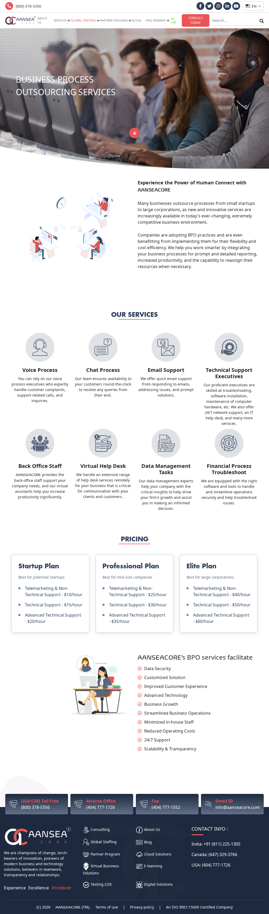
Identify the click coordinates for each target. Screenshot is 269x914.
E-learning (153, 865)
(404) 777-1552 (166, 804)
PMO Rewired (156, 20)
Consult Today (195, 20)
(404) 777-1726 (101, 804)
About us (42, 20)
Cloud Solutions (158, 854)
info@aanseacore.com (237, 804)
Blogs (136, 20)
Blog (148, 842)
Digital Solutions (158, 884)
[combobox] (253, 6)
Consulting (100, 829)
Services (60, 20)
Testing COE (101, 884)
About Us (152, 829)
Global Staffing (83, 20)
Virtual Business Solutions (101, 869)
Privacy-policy (142, 907)
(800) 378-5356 (40, 804)
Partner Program (114, 20)
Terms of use (106, 907)
